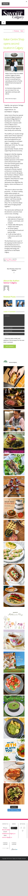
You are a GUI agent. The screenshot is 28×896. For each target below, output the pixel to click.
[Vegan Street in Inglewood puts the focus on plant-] (14, 793)
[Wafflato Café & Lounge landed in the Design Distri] (14, 574)
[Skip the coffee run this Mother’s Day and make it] (14, 640)
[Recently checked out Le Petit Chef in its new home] (14, 706)
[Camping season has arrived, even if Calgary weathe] (14, 508)
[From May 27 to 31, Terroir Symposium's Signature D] (14, 442)
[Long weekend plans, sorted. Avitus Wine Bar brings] (14, 530)
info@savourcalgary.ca (8, 833)
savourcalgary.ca (7, 837)
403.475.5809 (6, 830)
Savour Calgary (8, 259)
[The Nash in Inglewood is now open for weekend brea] (14, 684)
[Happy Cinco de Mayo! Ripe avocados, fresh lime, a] (14, 728)
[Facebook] (21, 828)
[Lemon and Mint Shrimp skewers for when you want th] (14, 552)
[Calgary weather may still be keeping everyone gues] (14, 486)
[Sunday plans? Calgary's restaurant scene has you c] (14, 398)
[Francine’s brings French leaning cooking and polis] (14, 596)
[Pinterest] (23, 831)
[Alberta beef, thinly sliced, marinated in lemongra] (14, 464)
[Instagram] (24, 828)
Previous (16, 31)
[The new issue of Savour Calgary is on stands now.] (14, 662)
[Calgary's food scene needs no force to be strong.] (14, 750)
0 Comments (13, 260)
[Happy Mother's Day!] (14, 618)
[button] (5, 303)
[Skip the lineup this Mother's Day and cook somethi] (14, 771)
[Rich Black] (13, 9)
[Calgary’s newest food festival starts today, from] (14, 376)
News (8, 260)
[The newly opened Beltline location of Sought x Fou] (14, 420)
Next (22, 31)
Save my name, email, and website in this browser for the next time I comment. (14, 340)
